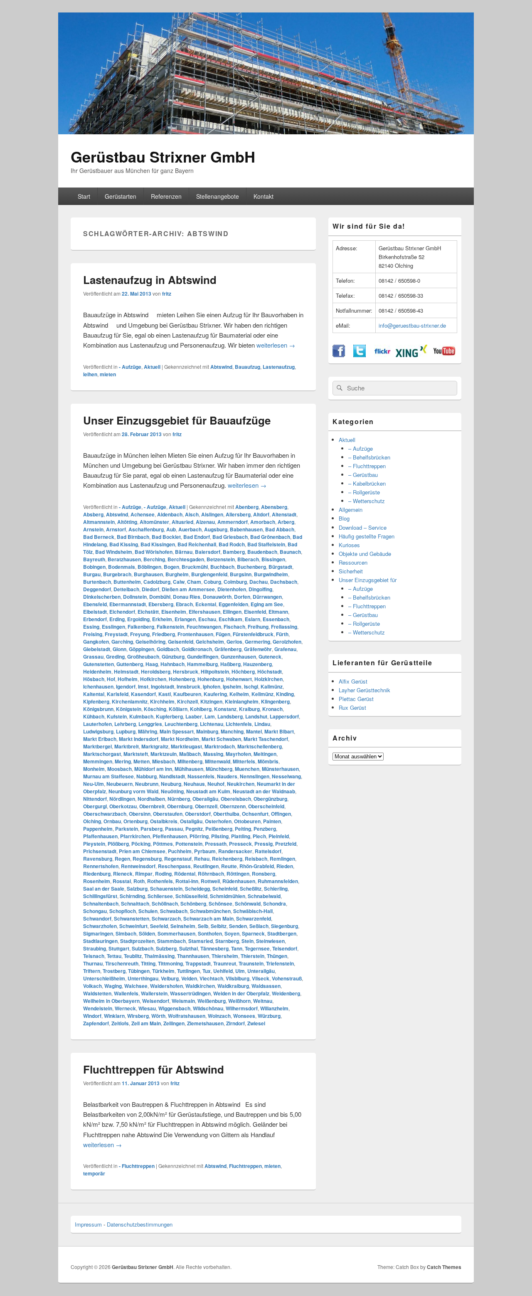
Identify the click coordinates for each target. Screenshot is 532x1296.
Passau (174, 828)
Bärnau (183, 551)
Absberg (93, 514)
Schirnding (132, 896)
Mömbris (268, 761)
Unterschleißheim (104, 978)
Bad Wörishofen (153, 551)
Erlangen (185, 619)
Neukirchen (240, 783)
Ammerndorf (232, 522)
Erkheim (162, 619)
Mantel (254, 731)
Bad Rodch (232, 544)
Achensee (143, 514)
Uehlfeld (223, 971)
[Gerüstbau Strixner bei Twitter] (359, 355)
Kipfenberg (96, 701)
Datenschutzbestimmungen (139, 1224)
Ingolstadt (162, 686)
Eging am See (267, 604)
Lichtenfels (239, 724)
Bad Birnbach (133, 537)
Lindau (262, 724)
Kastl (164, 694)
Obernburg (179, 806)
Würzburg (269, 1016)
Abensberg (274, 507)
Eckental (205, 604)
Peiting (243, 828)
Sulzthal (188, 948)
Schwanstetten (131, 918)
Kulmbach (141, 716)
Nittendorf (95, 798)
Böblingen (149, 566)
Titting (148, 963)
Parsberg (151, 828)
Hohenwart (239, 679)
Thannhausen (193, 956)
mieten (108, 374)
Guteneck (270, 656)
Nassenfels (200, 776)
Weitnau (262, 1001)
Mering (123, 761)
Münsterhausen (280, 769)
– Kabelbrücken (367, 483)
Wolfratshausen (186, 1016)
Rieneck (123, 873)
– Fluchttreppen (367, 466)
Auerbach (190, 529)
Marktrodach (219, 746)
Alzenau (205, 522)
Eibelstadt (95, 611)
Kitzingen (211, 701)
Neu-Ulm (93, 783)
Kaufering (215, 694)
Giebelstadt (96, 649)
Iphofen (211, 686)
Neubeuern (119, 783)
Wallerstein (154, 993)
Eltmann (278, 611)
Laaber (193, 716)
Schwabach (173, 911)
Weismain (183, 1001)
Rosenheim (96, 881)
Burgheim (177, 574)
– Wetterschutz (366, 501)
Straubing (94, 948)
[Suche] (338, 388)
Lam (209, 716)
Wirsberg (138, 1016)
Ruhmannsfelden (278, 881)
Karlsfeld (117, 694)
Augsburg (215, 529)
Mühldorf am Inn (153, 769)
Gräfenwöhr (258, 649)
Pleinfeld (278, 836)
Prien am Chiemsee (142, 851)
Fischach (234, 626)
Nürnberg (178, 798)
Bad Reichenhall (196, 544)
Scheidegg (197, 888)
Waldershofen (166, 986)
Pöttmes (163, 843)
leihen (90, 374)
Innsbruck (188, 686)
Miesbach (163, 761)
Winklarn (114, 1016)
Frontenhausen (195, 634)
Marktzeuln (163, 754)
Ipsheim (232, 686)
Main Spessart (177, 731)
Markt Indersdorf (138, 739)
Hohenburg (210, 679)
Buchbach (222, 566)
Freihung (258, 626)
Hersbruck (185, 671)
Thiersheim (225, 956)
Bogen (171, 566)
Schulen (148, 911)
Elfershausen (204, 611)
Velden (189, 978)
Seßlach (258, 926)
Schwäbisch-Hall (253, 911)
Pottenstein (188, 843)
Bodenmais (121, 566)
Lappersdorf (284, 716)
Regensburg (147, 858)
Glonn (119, 649)
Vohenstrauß (287, 978)
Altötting (127, 522)
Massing (213, 754)
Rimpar (144, 873)
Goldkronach (197, 649)
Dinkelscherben (102, 596)
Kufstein (117, 716)
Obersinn (139, 813)
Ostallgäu (191, 821)
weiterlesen (275, 345)
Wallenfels (126, 993)
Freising (92, 634)
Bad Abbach (279, 529)
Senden (238, 926)
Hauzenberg (257, 664)
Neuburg (171, 783)
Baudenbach (262, 551)
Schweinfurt (133, 926)
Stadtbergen (281, 933)
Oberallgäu (205, 798)
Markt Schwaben (221, 739)
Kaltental (93, 694)
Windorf (92, 1016)
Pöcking (140, 843)
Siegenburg (284, 926)
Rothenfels (160, 881)
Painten (272, 821)
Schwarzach (166, 918)
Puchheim (180, 851)
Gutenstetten (98, 664)
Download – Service (363, 527)
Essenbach (276, 619)
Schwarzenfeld (253, 918)
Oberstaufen (167, 813)
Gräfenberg (227, 649)
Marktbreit (126, 746)
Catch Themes (444, 1267)
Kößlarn (178, 709)
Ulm (240, 971)
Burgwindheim (271, 574)
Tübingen (139, 971)
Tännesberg (214, 948)
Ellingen (232, 611)
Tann (236, 948)
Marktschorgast (102, 754)
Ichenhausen (98, 686)
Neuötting (172, 791)
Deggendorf (97, 589)
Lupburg (125, 731)
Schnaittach (135, 903)
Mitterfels (244, 761)
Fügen (223, 634)
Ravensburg (97, 858)
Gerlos (234, 641)
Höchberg (243, 671)
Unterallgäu (261, 971)
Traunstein (251, 963)
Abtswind (221, 366)
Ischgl (251, 686)
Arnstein (93, 529)
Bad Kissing (123, 544)
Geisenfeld (180, 641)
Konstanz (225, 709)
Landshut (256, 716)
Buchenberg (251, 566)
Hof (111, 679)
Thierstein (252, 956)
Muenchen (247, 769)
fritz (166, 293)
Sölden (147, 933)
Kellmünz (262, 694)
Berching (154, 559)
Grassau (93, 656)
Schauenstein (166, 888)
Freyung (140, 634)
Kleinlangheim (242, 701)
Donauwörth (217, 596)
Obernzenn (233, 806)
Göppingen (141, 649)
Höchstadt (269, 671)
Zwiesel (256, 1023)
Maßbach (190, 754)
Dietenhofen (231, 589)
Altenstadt (284, 514)
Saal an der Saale (103, 888)
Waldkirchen (200, 986)
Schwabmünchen (210, 911)
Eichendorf (122, 611)
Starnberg (227, 941)
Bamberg (234, 551)
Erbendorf (95, 619)
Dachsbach (283, 581)
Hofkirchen (153, 679)
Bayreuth (94, 559)
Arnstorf (116, 529)
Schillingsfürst (100, 896)
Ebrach (184, 604)
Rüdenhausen (238, 881)
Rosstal (122, 881)
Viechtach (211, 978)
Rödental (184, 873)
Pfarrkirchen (135, 836)
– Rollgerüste (364, 492)
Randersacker (235, 851)
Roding (163, 873)
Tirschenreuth (121, 963)
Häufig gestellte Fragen (366, 536)
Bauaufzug (247, 366)
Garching (122, 641)
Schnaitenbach (100, 903)
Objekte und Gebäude (365, 554)
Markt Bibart (279, 731)
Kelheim (239, 694)
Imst (143, 686)
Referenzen (166, 196)
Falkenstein (170, 626)
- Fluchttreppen (137, 1166)
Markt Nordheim (180, 739)
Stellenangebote (217, 196)
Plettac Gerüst (356, 699)
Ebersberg (160, 604)
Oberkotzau (123, 806)
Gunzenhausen (238, 656)
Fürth (282, 634)
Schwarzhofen (100, 926)
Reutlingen (206, 866)
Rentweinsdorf (138, 866)
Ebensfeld (95, 604)
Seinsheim (182, 926)
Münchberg (219, 769)
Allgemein (350, 509)
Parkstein (126, 828)
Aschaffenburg (146, 529)
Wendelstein (97, 1008)
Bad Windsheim (113, 551)
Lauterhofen (97, 724)
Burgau (92, 574)
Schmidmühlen (227, 896)
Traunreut (224, 963)
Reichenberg (227, 858)
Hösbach (93, 679)
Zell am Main (146, 1023)
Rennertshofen (100, 866)
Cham (194, 581)
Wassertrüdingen (190, 993)
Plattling (240, 836)
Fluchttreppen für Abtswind (153, 1069)
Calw (179, 581)
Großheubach (143, 656)
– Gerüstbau (363, 475)
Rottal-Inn (186, 881)
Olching (92, 821)
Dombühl (159, 596)
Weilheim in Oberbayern (111, 1001)
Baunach (290, 551)
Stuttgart (118, 948)
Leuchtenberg (181, 724)
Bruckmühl (195, 566)
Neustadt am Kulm (208, 791)
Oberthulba (226, 813)
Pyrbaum (205, 851)
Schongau (95, 911)
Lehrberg (125, 724)
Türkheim (163, 971)
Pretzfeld (285, 843)
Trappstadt (198, 963)
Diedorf (150, 589)
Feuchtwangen (204, 626)
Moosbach (119, 769)
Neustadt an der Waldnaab (264, 791)
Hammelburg (202, 664)
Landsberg (230, 716)
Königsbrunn (98, 709)
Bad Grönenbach (270, 537)
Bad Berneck (98, 537)
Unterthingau (143, 978)
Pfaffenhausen (100, 836)
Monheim (94, 769)
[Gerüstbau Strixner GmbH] (266, 131)
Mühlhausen (189, 769)
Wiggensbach (174, 1008)
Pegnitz (194, 828)
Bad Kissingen (157, 544)
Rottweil (210, 881)
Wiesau (147, 1008)
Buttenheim (127, 581)
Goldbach (168, 649)
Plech (259, 836)
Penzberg (265, 828)
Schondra (274, 903)
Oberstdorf (198, 813)
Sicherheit (351, 571)
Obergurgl (95, 806)
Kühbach (93, 716)
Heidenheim (97, 671)
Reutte (229, 866)
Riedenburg (97, 873)
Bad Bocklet (166, 537)
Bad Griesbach (230, 537)
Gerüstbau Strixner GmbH (163, 156)
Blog (344, 518)
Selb (203, 926)
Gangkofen (96, 641)
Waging (113, 986)
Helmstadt (126, 671)
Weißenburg (211, 1001)
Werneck (125, 1008)
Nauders (227, 776)
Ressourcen (353, 562)
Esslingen (113, 626)
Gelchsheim (210, 641)
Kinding (285, 694)
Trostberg (114, 971)
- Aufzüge (130, 366)
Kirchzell (187, 701)
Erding (117, 619)
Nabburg (146, 776)
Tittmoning (170, 963)
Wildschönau (208, 1008)
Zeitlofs (120, 1023)
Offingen (281, 813)
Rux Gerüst (352, 707)
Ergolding (138, 619)
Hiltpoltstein (215, 671)
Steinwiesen (270, 941)
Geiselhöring (150, 641)
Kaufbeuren (187, 694)
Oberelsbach (236, 798)
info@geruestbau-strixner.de (412, 325)
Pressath (216, 843)
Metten (141, 761)
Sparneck (253, 933)
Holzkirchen (268, 679)
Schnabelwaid (264, 896)
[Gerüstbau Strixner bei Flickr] (382, 355)
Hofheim (128, 679)
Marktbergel (97, 746)
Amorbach (262, 522)
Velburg (170, 978)
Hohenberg (182, 679)
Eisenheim (173, 611)
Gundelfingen (202, 656)
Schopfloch (122, 911)
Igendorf (125, 686)
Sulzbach (142, 948)
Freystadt (116, 634)
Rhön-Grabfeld (256, 866)
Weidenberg (286, 993)
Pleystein (94, 843)
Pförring (199, 836)
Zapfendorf (96, 1023)
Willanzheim (274, 1008)
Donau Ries (186, 596)
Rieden (284, 866)
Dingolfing (260, 589)
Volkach (92, 986)
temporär (94, 1173)
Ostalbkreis (163, 821)
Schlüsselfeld (191, 896)
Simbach (126, 933)
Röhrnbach (211, 873)
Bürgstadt (280, 566)
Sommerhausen (176, 933)
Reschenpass (174, 866)
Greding (115, 656)
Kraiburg (249, 709)
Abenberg (247, 507)
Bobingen (94, 566)
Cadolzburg (156, 581)
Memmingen (97, 761)
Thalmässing (159, 956)
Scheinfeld (224, 888)
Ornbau (112, 821)
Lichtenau (211, 724)
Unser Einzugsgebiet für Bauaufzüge (177, 420)
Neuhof (215, 783)
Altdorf (261, 514)
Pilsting (220, 836)
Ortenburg (135, 821)
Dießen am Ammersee (188, 589)
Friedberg (163, 634)
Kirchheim (162, 701)
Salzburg (137, 888)
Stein (247, 941)
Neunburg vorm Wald (133, 791)
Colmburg (235, 581)
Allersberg (238, 514)
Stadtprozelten (137, 941)
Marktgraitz (154, 746)
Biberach (248, 559)
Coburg (212, 581)
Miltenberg (189, 761)
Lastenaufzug (279, 366)
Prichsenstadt (99, 851)
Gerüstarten (120, 196)
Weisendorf (155, 1001)
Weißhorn (239, 1001)
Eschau (207, 619)
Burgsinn (240, 574)
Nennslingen (254, 776)
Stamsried (200, 941)
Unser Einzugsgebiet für (368, 580)
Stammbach (171, 941)
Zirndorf (235, 1023)
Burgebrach (117, 574)
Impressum (88, 1224)
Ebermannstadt (127, 604)
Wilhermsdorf (242, 1008)
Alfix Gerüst (353, 681)
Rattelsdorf (268, 851)
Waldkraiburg (233, 986)
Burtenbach (97, 581)
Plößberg (118, 843)
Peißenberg (218, 828)
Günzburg (173, 656)
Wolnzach (219, 1016)
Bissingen (273, 559)
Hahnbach (172, 664)
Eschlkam (230, 619)
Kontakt (263, 196)
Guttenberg (129, 664)
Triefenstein (280, 963)
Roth (139, 881)
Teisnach (93, 956)
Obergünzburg (270, 798)
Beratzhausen (124, 559)
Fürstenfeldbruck (253, 634)
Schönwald (248, 903)
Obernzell (206, 806)
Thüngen (277, 956)
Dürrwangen (267, 596)
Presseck (240, 843)
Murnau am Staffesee (108, 776)
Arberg (286, 522)
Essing (91, 626)
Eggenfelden (233, 604)
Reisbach (256, 858)
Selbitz (219, 926)
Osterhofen (218, 821)
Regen (122, 858)
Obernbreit (152, 806)
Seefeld (159, 926)
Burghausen (148, 574)
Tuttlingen (188, 971)
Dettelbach (126, 589)
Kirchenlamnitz (130, 701)
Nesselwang (286, 776)
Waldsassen (266, 986)
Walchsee (136, 986)
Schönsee (220, 903)
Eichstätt (148, 611)
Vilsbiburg (237, 978)
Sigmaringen (98, 933)
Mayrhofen (238, 754)
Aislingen (212, 514)
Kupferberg (169, 716)
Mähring (147, 731)
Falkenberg (141, 626)
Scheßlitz (250, 888)
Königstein (128, 709)
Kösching (155, 709)
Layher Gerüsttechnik (364, 690)
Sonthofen (210, 933)
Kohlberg (201, 709)
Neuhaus (194, 783)
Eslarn (252, 619)
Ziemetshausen (205, 1023)
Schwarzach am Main (208, 918)
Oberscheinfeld (266, 806)
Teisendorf (284, 948)
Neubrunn (146, 783)
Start (84, 196)
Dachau (258, 581)
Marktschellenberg (259, 746)
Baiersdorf (207, 551)
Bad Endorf (196, 537)
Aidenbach (169, 514)
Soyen (231, 933)
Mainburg (207, 731)
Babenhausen (246, 529)
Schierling (276, 888)
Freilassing (284, 626)
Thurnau (93, 963)
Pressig (263, 843)
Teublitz (133, 956)
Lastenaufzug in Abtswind (150, 279)
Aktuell (152, 366)
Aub (171, 529)
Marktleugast (186, 746)
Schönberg (193, 903)
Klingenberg (275, 701)
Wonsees (244, 1016)
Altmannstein (99, 522)
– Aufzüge (360, 448)
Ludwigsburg (98, 731)
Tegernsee (257, 948)
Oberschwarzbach (104, 813)
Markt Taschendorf (266, 739)
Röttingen (238, 873)
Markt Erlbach (99, 739)
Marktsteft (135, 754)
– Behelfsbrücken (369, 457)
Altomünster (154, 522)
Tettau (114, 956)
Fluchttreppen (245, 1166)
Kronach (272, 709)
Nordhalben (151, 798)
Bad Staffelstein (266, 544)
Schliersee (160, 896)
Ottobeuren (247, 821)
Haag (151, 664)
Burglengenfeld (209, 574)
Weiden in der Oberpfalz (241, 993)
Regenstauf (178, 858)
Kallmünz (272, 686)
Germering (257, 641)
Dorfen (242, 596)
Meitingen (265, 754)
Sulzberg (166, 948)
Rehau (201, 858)
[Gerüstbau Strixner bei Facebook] (338, 355)
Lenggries (150, 724)
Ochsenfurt (255, 813)
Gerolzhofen (287, 641)
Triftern (91, 971)
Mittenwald (217, 761)
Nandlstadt (172, 776)
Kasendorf (143, 694)
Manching (232, 731)
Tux (206, 971)
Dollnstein (135, 596)
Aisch (192, 514)
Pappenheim (98, 828)
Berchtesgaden (185, 559)
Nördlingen (122, 798)
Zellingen (174, 1023)
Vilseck (260, 978)
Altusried (182, 522)
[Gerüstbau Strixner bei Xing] (411, 355)
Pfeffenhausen (170, 836)
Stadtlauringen (100, 941)
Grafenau (285, 649)
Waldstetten (97, 993)
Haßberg (230, 664)
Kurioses (349, 545)
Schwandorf (97, 918)
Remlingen (282, 858)
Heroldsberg (155, 671)
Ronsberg (263, 873)
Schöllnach (165, 903)
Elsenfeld (255, 611)
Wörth (158, 1016)
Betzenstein (221, 559)
